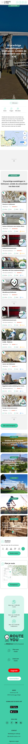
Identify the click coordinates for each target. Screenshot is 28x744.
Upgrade (14, 670)
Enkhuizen (15, 103)
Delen (5, 111)
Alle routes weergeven (9, 425)
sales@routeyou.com (14, 736)
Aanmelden (14, 678)
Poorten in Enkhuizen (8, 204)
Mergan (4, 98)
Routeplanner (14, 584)
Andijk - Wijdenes (7, 342)
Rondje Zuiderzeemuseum (9, 408)
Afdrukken (18, 111)
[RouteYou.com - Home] (7, 2)
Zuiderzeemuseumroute (9, 248)
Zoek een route (15, 660)
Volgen (11, 111)
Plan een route (16, 650)
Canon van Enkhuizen (8, 364)
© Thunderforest (13, 145)
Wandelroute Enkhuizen (9, 292)
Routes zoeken (14, 553)
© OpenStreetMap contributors (21, 145)
